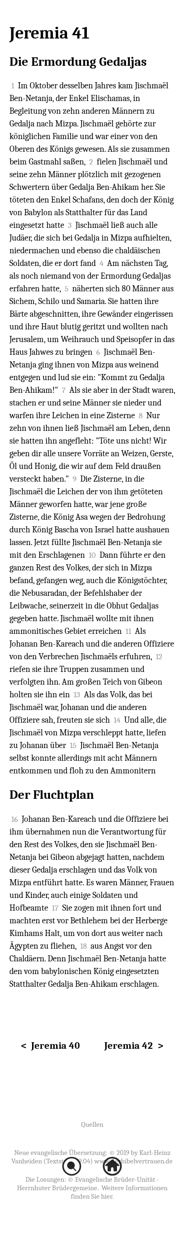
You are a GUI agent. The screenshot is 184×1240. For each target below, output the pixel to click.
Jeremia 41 (49, 33)
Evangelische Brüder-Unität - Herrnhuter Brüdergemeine (88, 1183)
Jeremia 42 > (133, 1045)
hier (106, 1196)
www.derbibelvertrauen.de (133, 1161)
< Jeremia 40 (50, 1045)
